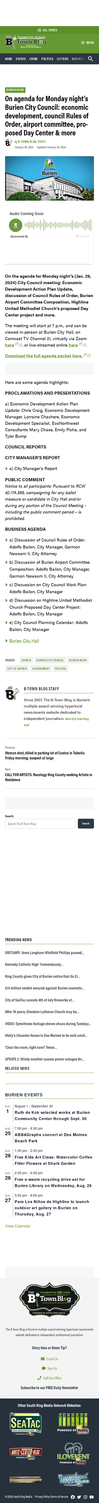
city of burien (17, 668)
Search (9, 815)
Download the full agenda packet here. (44, 356)
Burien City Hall (24, 640)
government (41, 668)
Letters (62, 58)
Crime (34, 58)
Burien (26, 660)
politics (60, 668)
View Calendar (18, 1226)
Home (9, 58)
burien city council (50, 660)
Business (78, 58)
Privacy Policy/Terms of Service (51, 1496)
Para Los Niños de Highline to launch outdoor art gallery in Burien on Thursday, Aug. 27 (52, 1208)
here (9, 345)
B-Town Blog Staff (32, 141)
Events (21, 58)
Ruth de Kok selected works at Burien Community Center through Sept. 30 (52, 1115)
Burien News (15, 90)
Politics (47, 58)
